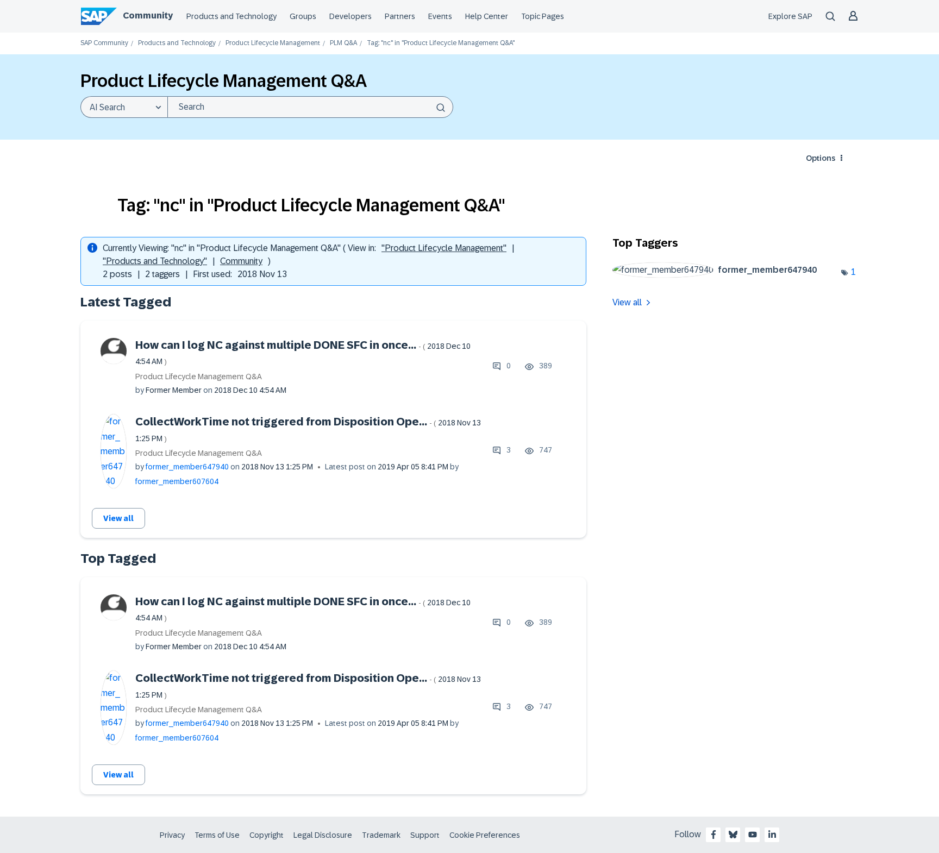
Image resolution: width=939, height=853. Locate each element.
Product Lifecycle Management (273, 43)
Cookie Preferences (484, 835)
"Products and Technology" (155, 261)
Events (440, 16)
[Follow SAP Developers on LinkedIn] (772, 834)
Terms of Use (217, 835)
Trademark (381, 835)
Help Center (486, 16)
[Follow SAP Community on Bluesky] (733, 834)
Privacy (172, 835)
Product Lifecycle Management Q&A (198, 376)
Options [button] (820, 158)
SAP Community (104, 43)
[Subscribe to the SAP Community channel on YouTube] (752, 834)
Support (425, 835)
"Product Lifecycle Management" (443, 248)
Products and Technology (231, 16)
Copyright (266, 835)
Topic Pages (542, 16)
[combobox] (310, 107)
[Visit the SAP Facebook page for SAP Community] (713, 834)
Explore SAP (790, 16)
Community (148, 15)
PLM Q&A (343, 43)
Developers (350, 16)
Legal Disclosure (322, 835)
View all (118, 518)
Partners (400, 16)
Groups (303, 16)
